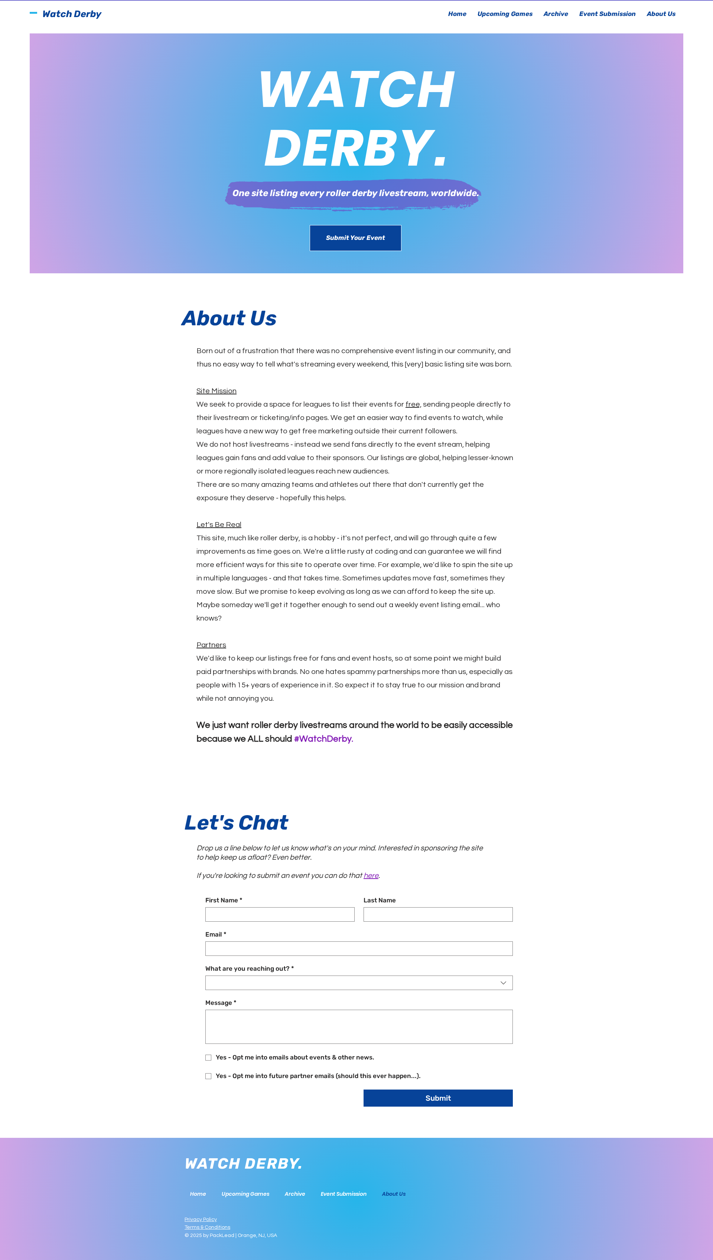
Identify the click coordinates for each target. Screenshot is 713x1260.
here (371, 875)
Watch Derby (71, 14)
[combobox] (359, 983)
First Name (223, 900)
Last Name (380, 900)
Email (216, 934)
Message (221, 1002)
